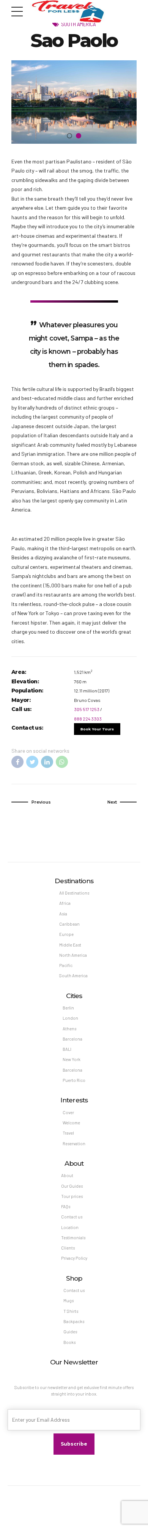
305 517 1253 (86, 709)
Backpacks (73, 1321)
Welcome (71, 1122)
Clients (68, 1247)
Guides (70, 1331)
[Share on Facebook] (17, 762)
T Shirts (70, 1311)
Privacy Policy (74, 1258)
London (70, 1018)
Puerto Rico (74, 1080)
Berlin (68, 1007)
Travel (68, 1132)
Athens (69, 1028)
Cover (68, 1112)
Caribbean (69, 923)
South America (78, 23)
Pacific (65, 965)
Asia (63, 913)
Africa (65, 903)
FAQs (65, 1206)
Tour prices (72, 1196)
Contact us (71, 1216)
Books (69, 1342)
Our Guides (72, 1186)
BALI (67, 1049)
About (67, 1175)
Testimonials (73, 1237)
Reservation (74, 1143)
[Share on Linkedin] (47, 762)
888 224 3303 (88, 718)
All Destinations (74, 892)
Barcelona (72, 1038)
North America (73, 955)
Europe (66, 934)
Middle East (70, 944)
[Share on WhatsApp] (62, 762)
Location (70, 1227)
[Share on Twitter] (32, 762)
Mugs (68, 1300)
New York (71, 1059)
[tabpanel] (74, 102)
